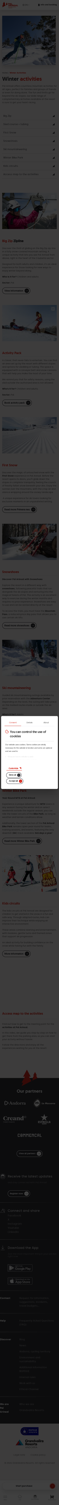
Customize (13, 768)
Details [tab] (29, 722)
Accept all (13, 780)
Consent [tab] (13, 722)
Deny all (12, 774)
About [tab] (46, 722)
